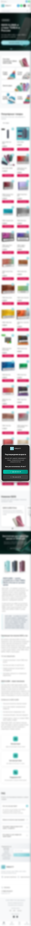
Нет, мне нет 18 (16, 477)
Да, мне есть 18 (16, 471)
